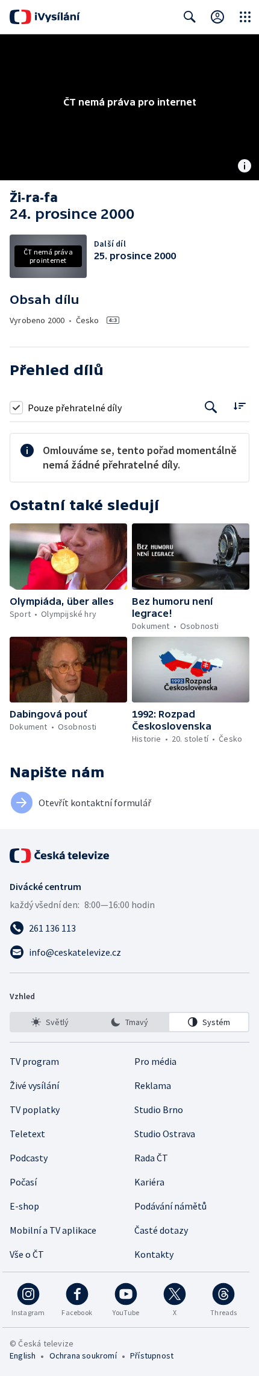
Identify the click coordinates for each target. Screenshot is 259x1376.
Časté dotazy (161, 1230)
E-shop (24, 1206)
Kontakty (153, 1254)
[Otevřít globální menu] (245, 17)
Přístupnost (151, 1355)
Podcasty (29, 1158)
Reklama (152, 1085)
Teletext (27, 1134)
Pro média (155, 1061)
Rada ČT (151, 1158)
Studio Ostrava (164, 1134)
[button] (68, 556)
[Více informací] (244, 167)
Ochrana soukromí (83, 1355)
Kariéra (149, 1182)
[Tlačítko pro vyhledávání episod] (211, 407)
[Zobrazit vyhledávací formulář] (190, 17)
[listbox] (129, 1022)
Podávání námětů (170, 1206)
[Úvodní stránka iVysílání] (45, 17)
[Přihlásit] (217, 17)
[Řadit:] (239, 406)
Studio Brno (158, 1109)
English (23, 1355)
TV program (34, 1061)
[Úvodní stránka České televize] (60, 855)
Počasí (23, 1182)
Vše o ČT (27, 1254)
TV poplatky (35, 1109)
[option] (50, 1022)
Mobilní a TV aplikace (53, 1230)
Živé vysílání (34, 1085)
